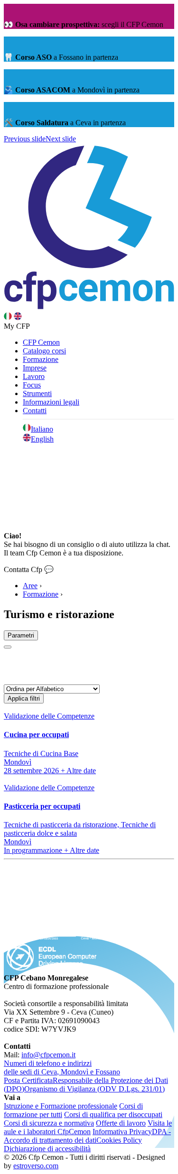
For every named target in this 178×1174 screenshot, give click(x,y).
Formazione (40, 359)
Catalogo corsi (44, 351)
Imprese (35, 368)
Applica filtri (24, 698)
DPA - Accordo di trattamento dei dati (87, 1136)
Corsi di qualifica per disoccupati (113, 1114)
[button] (25, 139)
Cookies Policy (119, 1140)
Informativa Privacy (122, 1132)
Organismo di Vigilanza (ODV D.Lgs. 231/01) (94, 1089)
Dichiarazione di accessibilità (47, 1149)
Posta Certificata (28, 1080)
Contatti (35, 411)
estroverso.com (35, 1166)
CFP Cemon (41, 342)
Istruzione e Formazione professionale (60, 1106)
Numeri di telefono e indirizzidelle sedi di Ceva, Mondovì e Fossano (62, 1067)
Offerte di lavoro (121, 1123)
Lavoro (34, 376)
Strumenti (37, 393)
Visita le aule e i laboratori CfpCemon (88, 1127)
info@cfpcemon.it (48, 1055)
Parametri (21, 635)
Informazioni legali (51, 402)
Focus (32, 385)
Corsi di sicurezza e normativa (49, 1123)
